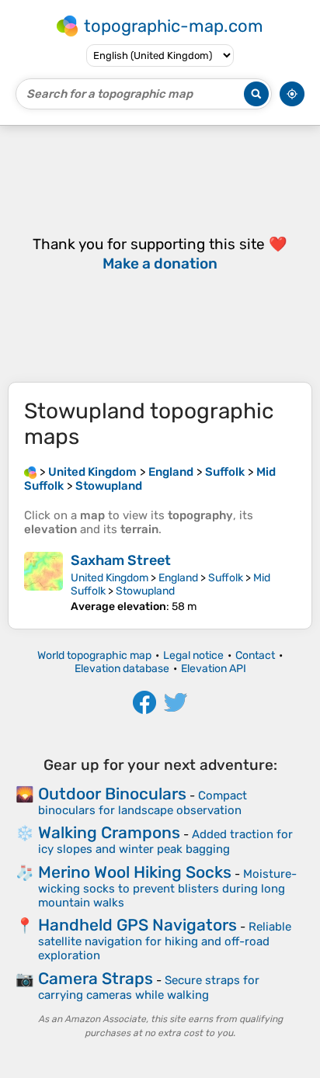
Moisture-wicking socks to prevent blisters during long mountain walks (167, 888)
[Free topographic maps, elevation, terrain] (30, 472)
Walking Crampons (109, 832)
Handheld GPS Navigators (137, 924)
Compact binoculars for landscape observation (142, 803)
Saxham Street (121, 560)
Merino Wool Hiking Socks (134, 872)
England (178, 577)
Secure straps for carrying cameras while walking (148, 987)
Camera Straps (95, 978)
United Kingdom (109, 577)
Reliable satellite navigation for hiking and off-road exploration (164, 941)
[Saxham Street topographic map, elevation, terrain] (43, 582)
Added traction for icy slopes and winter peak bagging (165, 841)
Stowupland (145, 591)
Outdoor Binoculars (112, 793)
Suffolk (225, 577)
